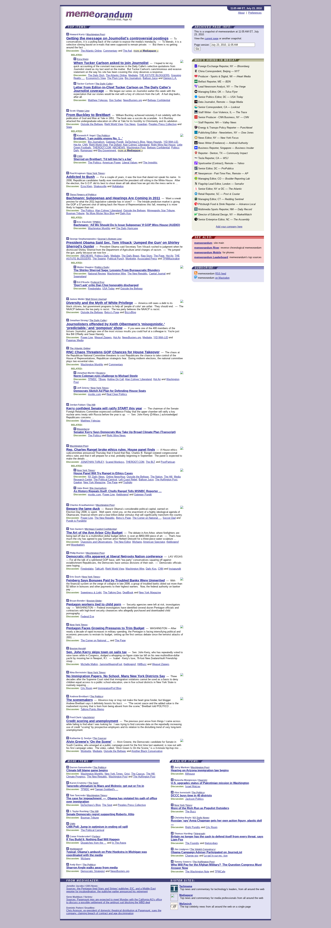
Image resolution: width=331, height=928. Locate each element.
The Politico (103, 135)
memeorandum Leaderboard (211, 257)
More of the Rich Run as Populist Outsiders (200, 808)
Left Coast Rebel (128, 479)
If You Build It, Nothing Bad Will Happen (93, 839)
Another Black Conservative (146, 751)
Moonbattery (78, 544)
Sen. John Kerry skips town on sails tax (96, 652)
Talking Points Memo (92, 709)
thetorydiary (211, 843)
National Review (97, 273)
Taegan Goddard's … (106, 789)
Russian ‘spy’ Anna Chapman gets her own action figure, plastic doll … (216, 822)
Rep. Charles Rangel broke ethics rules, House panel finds (110, 449)
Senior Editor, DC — (215, 168)
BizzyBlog (130, 312)
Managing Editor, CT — (220, 199)
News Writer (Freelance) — (222, 143)
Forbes (96, 836)
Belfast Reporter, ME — (214, 81)
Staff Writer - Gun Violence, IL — (222, 112)
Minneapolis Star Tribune (161, 210)
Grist (127, 773)
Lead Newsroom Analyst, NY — (221, 86)
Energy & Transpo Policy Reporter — (224, 127)
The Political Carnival (105, 479)
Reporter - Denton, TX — (222, 153)
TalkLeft (99, 568)
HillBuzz (142, 664)
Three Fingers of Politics (83, 195)
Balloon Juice (150, 78)
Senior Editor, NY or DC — (219, 188)
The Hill (91, 405)
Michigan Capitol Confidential (100, 529)
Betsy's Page (111, 312)
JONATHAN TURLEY (92, 461)
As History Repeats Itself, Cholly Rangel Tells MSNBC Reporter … (118, 491)
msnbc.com (94, 394)
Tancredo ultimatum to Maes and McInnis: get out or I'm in (105, 785)
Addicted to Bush (80, 177)
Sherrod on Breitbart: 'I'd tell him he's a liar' (103, 159)
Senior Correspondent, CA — (218, 107)
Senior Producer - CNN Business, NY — (223, 117)
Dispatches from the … (93, 842)
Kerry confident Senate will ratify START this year (104, 408)
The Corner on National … (146, 517)
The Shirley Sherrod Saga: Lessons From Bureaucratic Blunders (117, 270)
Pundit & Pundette (76, 520)
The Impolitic (150, 162)
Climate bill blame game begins (87, 770)
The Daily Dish (96, 75)
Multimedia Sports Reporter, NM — (224, 209)
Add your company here (229, 226)
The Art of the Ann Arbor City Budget (94, 532)
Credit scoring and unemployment (92, 721)
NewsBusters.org (132, 100)
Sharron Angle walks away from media (92, 867)
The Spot (93, 783)
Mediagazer (186, 895)
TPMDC (97, 222)
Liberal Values (130, 162)
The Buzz (190, 811)
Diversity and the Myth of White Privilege (99, 303)
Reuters (100, 373)
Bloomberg (83, 429)
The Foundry (192, 843)
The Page (159, 255)
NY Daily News (96, 476)
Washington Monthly (99, 228)
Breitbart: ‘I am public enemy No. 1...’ (98, 138)
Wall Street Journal (96, 299)
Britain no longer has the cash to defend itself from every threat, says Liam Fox (217, 838)
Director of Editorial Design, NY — (224, 214)
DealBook (128, 592)
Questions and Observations (96, 541)
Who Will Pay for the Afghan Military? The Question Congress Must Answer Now (216, 866)
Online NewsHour (115, 476)
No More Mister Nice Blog (100, 213)
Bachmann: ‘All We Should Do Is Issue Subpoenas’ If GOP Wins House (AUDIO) (127, 224)
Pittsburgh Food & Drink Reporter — (226, 204)
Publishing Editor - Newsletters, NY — (225, 132)
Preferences (255, 12)
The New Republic (137, 273)
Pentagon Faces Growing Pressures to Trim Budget (105, 628)
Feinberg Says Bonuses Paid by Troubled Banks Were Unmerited (115, 580)
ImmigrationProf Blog (109, 688)
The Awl (127, 50)
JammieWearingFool (110, 664)
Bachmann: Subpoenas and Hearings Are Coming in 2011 (113, 198)
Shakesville (100, 186)
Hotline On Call (115, 379)
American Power (111, 162)
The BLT (150, 461)
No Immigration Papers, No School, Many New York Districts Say (115, 676)
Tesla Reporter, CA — (212, 158)
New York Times (96, 173)
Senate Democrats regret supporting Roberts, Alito (100, 814)
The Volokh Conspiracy (202, 849)
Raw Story (146, 255)
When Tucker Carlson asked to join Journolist (111, 63)
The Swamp (99, 258)
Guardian (142, 124)
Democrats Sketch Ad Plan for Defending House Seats (110, 390)
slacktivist (88, 717)
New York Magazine (94, 482)
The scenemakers (79, 700)
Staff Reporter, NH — (216, 122)
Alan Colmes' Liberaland (136, 144)
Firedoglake (94, 288)
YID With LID (170, 141)
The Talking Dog (112, 592)
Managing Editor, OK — (217, 91)
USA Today (108, 288)
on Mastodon (222, 277)
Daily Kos (125, 213)
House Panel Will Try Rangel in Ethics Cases (103, 473)
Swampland (80, 276)
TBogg (102, 379)
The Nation (156, 476)
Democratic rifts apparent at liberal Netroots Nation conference (114, 556)
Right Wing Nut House (163, 144)
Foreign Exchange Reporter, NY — (223, 66)
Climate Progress (75, 776)
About (241, 12)
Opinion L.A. (170, 78)
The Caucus (99, 738)
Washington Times (97, 795)
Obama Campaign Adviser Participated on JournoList (206, 852)
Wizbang (137, 541)
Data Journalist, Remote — (220, 101)
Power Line (83, 111)
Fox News (130, 124)
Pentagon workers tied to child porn (93, 604)
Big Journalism (133, 78)
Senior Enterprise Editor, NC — (223, 219)
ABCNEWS (118, 147)
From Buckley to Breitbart (88, 115)
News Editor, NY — (218, 137)
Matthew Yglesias (98, 100)
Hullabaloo (118, 186)
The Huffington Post (166, 479)
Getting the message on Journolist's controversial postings (117, 38)
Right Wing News (116, 435)
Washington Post (95, 34)
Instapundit (175, 568)
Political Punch (115, 258)
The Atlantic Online (91, 50)
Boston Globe (94, 601)
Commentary (110, 50)
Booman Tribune (75, 213)
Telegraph (199, 833)
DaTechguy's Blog (135, 141)
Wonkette (130, 258)
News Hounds (154, 141)
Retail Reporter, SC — (218, 194)
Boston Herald (77, 648)
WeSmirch (185, 903)
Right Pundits (192, 827)
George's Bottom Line (109, 239)
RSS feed (220, 273)
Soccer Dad (169, 517)
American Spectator (154, 541)
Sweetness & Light (91, 592)
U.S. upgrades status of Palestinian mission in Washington (210, 783)
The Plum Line (115, 78)
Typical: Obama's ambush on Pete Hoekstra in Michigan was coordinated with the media (106, 853)
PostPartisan (168, 461)
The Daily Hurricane (127, 228)
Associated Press (147, 258)
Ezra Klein (82, 59)
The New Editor (122, 541)
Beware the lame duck (83, 509)
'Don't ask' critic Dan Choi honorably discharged (106, 285)
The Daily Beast (130, 255)
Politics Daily (102, 255)
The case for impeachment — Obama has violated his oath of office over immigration (111, 800)
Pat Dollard (115, 144)
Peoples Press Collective (163, 124)
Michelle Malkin (89, 664)
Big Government (107, 150)
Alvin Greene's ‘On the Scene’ (89, 742)
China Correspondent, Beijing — (218, 71)
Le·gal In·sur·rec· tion (216, 855)
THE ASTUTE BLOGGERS (154, 75)
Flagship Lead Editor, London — (220, 183)
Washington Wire (116, 273)
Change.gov (191, 855)
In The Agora (119, 842)
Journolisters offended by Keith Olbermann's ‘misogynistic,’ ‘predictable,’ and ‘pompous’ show (115, 326)
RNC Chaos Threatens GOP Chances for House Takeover (113, 352)
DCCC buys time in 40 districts (191, 795)
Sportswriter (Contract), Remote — (220, 163)
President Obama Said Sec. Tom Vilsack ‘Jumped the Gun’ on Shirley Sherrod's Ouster (122, 244)
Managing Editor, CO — (223, 178)
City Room (86, 688)
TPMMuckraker (171, 258)
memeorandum (203, 242)
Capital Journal (157, 273)
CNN (85, 144)
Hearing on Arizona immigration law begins (200, 770)
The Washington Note (197, 871)
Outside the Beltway (92, 124)
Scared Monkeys (115, 461)
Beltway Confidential (158, 100)
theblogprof (122, 494)
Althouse (190, 773)
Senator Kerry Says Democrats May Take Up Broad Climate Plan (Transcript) (125, 432)
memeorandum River (206, 247)
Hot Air (77, 144)
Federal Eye (97, 282)
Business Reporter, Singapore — (225, 148)
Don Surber (115, 100)
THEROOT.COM (102, 147)
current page (211, 38)
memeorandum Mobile (207, 252)
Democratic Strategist (93, 871)
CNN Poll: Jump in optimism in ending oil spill (97, 826)
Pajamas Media (75, 340)
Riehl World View (113, 124)
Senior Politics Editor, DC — (220, 97)
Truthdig (127, 482)
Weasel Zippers (103, 337)
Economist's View (96, 78)
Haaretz (202, 780)
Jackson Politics (194, 798)
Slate (69, 127)
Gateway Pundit (115, 141)
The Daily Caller (104, 84)
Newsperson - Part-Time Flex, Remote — (222, 173)
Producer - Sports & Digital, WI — (224, 76)
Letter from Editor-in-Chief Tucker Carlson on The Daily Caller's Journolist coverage (122, 89)
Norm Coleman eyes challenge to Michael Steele (106, 375)
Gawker (78, 482)
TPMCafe (220, 871)
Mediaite (133, 75)
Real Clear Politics (117, 394)
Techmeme (185, 886)
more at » (146, 50)
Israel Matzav (192, 786)
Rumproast (86, 150)
